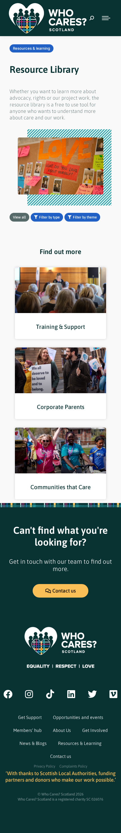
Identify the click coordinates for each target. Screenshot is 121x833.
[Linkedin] (71, 694)
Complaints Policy (73, 766)
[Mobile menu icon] (106, 18)
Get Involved (95, 730)
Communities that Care (60, 487)
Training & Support (60, 326)
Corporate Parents (60, 406)
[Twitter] (92, 694)
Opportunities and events (78, 717)
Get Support (30, 717)
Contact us (60, 756)
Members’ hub (27, 730)
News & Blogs (33, 743)
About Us (62, 730)
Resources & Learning (80, 743)
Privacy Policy (44, 766)
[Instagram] (29, 694)
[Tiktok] (50, 694)
